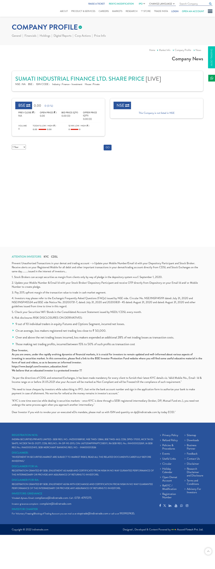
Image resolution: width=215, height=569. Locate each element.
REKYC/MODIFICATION (121, 3)
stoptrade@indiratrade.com (92, 513)
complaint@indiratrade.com (55, 504)
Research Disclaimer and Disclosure (195, 472)
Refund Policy (170, 440)
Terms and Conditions (193, 482)
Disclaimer (193, 464)
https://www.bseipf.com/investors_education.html (39, 366)
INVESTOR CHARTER (25, 509)
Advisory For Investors (194, 490)
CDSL (54, 256)
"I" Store (146, 11)
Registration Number (169, 495)
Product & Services (83, 11)
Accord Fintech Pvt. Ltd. (190, 529)
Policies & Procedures (168, 447)
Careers (104, 11)
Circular (166, 464)
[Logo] (13, 9)
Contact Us (193, 459)
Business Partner (191, 447)
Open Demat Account (169, 479)
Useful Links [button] (169, 459)
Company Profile (183, 50)
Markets (117, 11)
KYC (46, 256)
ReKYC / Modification (169, 487)
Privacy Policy (170, 435)
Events (166, 454)
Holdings (45, 36)
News (198, 50)
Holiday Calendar (167, 470)
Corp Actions (83, 36)
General (16, 36)
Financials (30, 36)
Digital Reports (62, 36)
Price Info (100, 36)
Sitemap (191, 435)
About (64, 11)
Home (152, 50)
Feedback (192, 454)
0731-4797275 (83, 498)
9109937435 (127, 513)
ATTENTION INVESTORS (26, 256)
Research (132, 11)
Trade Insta (161, 11)
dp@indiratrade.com (146, 412)
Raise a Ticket (96, 3)
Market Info (164, 50)
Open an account (193, 11)
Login (175, 11)
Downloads (193, 440)
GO (108, 147)
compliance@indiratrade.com (51, 498)
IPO (141, 3)
